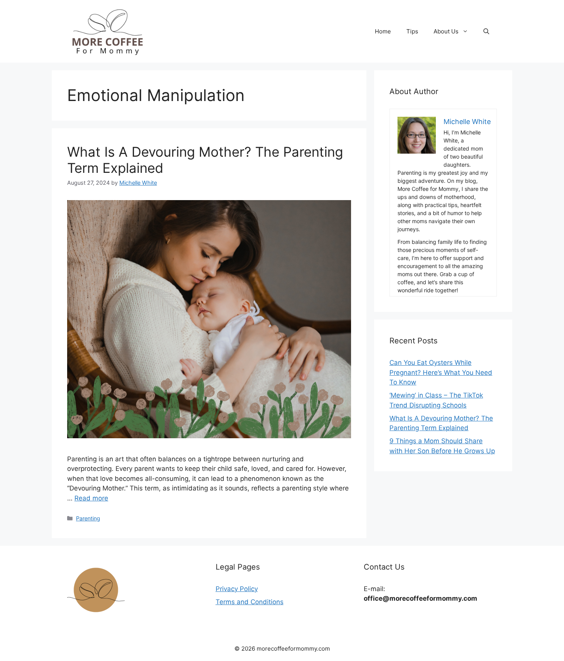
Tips (412, 31)
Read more (91, 498)
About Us (446, 31)
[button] (486, 31)
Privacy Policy (237, 589)
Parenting (88, 518)
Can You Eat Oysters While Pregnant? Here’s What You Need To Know (440, 372)
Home (383, 31)
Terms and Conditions (250, 602)
